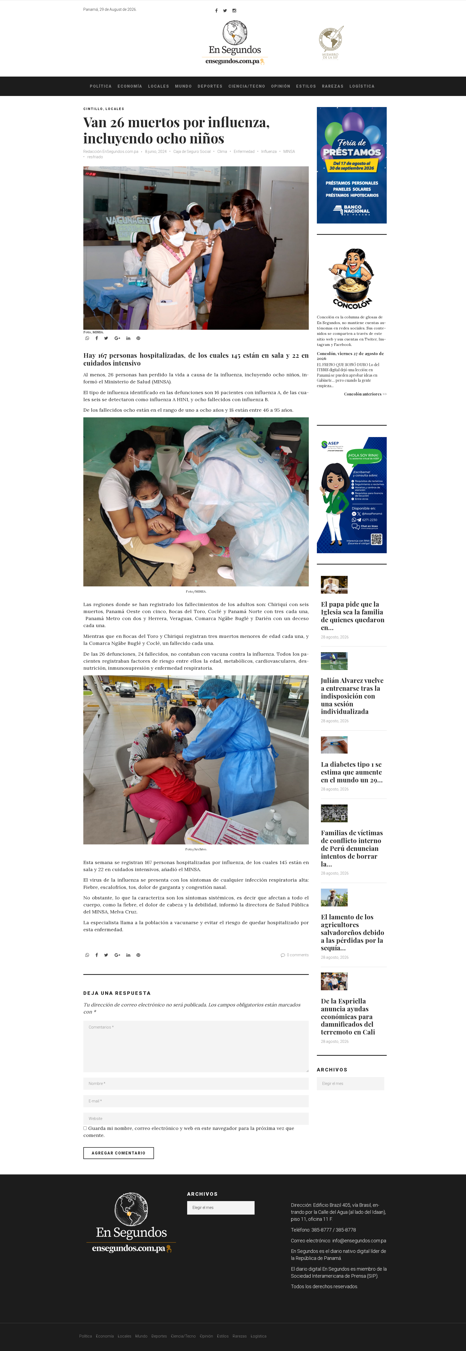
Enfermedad (244, 151)
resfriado (95, 157)
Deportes (210, 86)
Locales (158, 86)
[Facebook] (216, 10)
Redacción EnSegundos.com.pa (111, 151)
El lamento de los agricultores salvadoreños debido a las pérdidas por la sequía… (352, 932)
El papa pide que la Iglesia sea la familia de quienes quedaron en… (353, 615)
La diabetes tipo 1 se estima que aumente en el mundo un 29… (352, 772)
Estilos (306, 86)
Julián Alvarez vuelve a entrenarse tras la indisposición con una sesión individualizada (352, 696)
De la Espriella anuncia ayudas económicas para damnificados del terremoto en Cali (348, 1016)
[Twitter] (225, 10)
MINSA (289, 151)
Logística (362, 86)
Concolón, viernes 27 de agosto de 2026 (350, 356)
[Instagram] (234, 10)
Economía (130, 86)
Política (101, 86)
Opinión (280, 86)
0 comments (298, 955)
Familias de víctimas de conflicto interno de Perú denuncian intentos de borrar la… (352, 848)
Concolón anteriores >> (365, 394)
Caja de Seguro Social (192, 151)
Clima (222, 151)
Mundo (183, 86)
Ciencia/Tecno (246, 86)
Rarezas (333, 86)
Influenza (269, 151)
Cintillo (93, 109)
